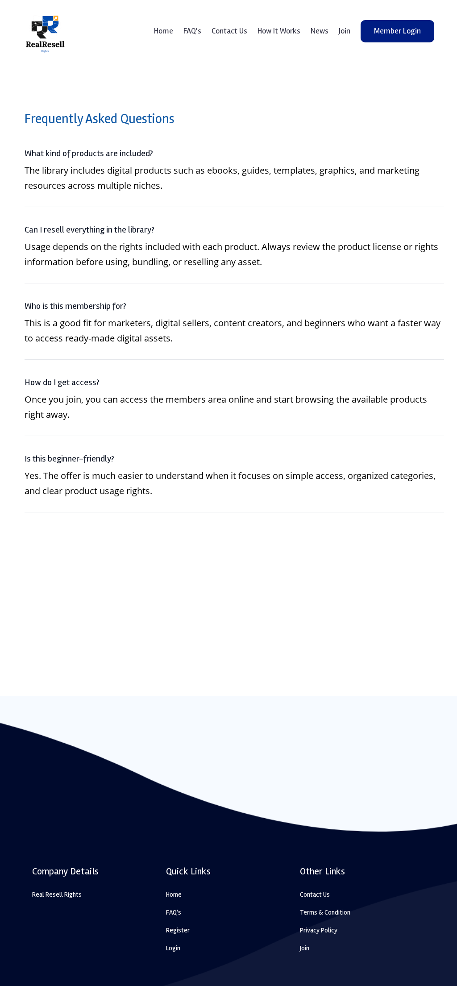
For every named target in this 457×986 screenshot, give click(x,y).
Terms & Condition (325, 912)
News (319, 31)
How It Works (279, 31)
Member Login (397, 31)
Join (344, 31)
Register (178, 930)
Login (173, 948)
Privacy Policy (318, 930)
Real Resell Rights (57, 894)
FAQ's (192, 31)
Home (163, 31)
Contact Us (229, 31)
